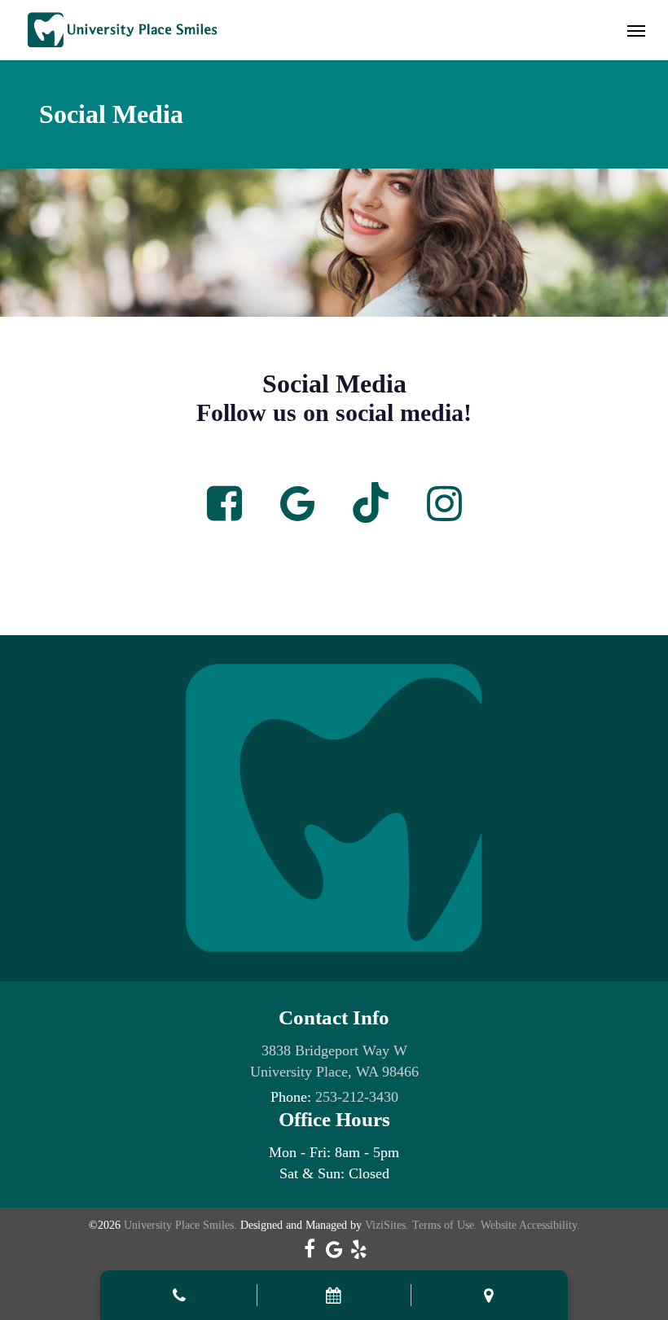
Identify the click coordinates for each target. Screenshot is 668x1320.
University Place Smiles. (180, 1225)
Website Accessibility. (530, 1225)
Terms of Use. (444, 1225)
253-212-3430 (356, 1097)
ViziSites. (387, 1225)
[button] (636, 30)
